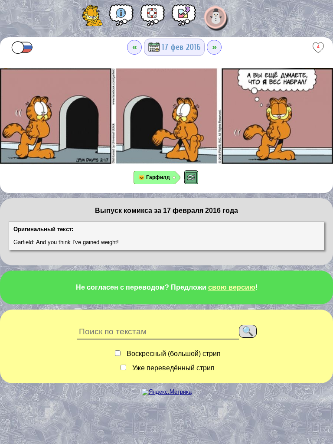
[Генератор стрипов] (184, 18)
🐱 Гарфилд (154, 177)
